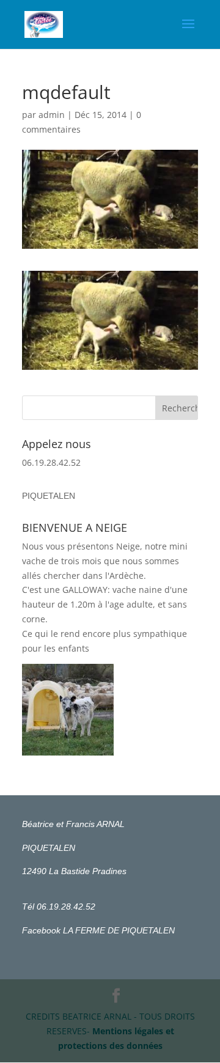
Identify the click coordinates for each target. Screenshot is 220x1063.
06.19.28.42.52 (51, 462)
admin (51, 114)
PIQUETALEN (48, 496)
